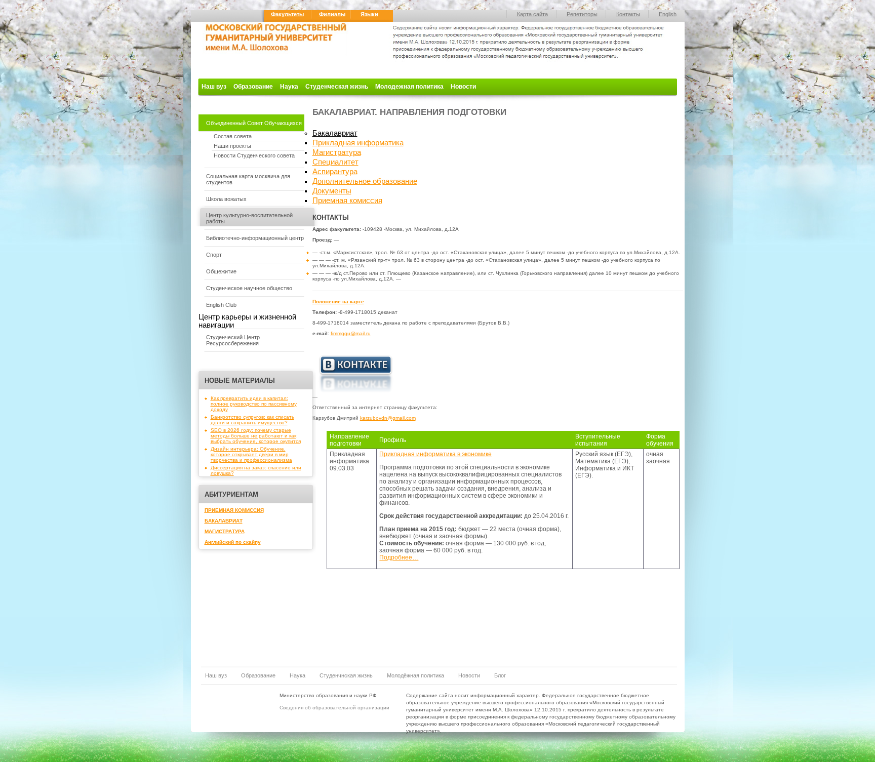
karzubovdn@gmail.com (388, 418)
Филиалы (332, 14)
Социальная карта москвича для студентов (248, 179)
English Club (221, 305)
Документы (331, 191)
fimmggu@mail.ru (351, 333)
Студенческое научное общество (249, 288)
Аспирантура (334, 172)
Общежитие (221, 271)
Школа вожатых (226, 199)
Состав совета (233, 136)
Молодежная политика (409, 86)
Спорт (214, 255)
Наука (289, 86)
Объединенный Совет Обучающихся (254, 123)
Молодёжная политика (415, 675)
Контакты (628, 14)
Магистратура (336, 152)
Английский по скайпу (233, 542)
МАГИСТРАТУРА (225, 531)
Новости (463, 86)
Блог (500, 675)
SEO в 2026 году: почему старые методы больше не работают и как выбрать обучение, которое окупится (256, 435)
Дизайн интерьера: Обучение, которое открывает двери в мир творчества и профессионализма (251, 454)
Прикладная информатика (358, 143)
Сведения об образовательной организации (334, 707)
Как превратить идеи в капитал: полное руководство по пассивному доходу (254, 403)
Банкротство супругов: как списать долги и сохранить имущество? (252, 419)
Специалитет (335, 162)
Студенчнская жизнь (346, 675)
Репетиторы (582, 14)
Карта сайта (532, 14)
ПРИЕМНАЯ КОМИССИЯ (234, 510)
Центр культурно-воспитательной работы (249, 218)
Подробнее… (398, 557)
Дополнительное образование (364, 181)
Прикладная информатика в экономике (435, 454)
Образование (253, 86)
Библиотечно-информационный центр (255, 238)
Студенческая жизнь (336, 86)
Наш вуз (214, 86)
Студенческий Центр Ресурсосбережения (233, 340)
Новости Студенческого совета (254, 155)
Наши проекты (232, 146)
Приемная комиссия (347, 200)
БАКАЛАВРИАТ (224, 521)
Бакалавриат (334, 133)
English (668, 14)
